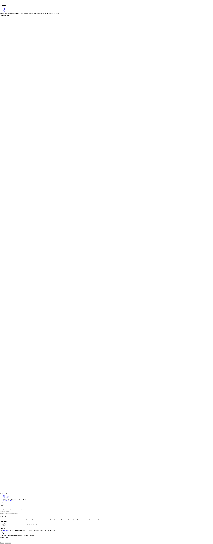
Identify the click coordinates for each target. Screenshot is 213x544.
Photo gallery (14, 176)
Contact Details (7, 20)
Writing (8, 30)
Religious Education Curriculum (12, 44)
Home (4, 8)
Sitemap (4, 495)
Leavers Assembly (15, 460)
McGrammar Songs (12, 94)
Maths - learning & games (16, 149)
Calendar (6, 71)
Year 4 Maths (14, 294)
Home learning (12, 91)
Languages (9, 36)
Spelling (13, 153)
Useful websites (14, 185)
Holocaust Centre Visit (15, 395)
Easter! (13, 375)
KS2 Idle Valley (14, 459)
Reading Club (11, 102)
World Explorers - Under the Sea (17, 359)
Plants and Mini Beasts (16, 373)
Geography (9, 35)
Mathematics (9, 28)
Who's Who (7, 21)
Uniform (6, 63)
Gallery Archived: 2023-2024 (12, 427)
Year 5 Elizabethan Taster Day (17, 408)
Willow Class (9, 24)
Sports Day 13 (14, 248)
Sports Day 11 (14, 246)
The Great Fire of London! (16, 363)
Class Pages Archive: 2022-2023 (13, 195)
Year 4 (13, 122)
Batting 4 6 (13, 455)
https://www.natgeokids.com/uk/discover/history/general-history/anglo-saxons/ (25, 319)
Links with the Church (9, 481)
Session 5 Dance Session (13, 193)
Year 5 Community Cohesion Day (17, 411)
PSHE (15, 228)
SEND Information (8, 60)
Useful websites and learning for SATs (18, 134)
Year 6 (13, 125)
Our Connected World (11, 422)
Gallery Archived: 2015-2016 (12, 433)
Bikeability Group (15, 443)
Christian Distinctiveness (9, 43)
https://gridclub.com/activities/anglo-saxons (19, 318)
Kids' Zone (5, 10)
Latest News (7, 73)
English (13, 129)
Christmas (13, 219)
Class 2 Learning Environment (17, 391)
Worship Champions (12, 417)
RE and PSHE (14, 267)
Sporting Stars (5, 476)
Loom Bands (14, 436)
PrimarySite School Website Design (9, 500)
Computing (9, 39)
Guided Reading (14, 272)
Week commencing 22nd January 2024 (20, 174)
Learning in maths (15, 171)
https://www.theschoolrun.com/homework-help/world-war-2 (22, 337)
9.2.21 (13, 298)
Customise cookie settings (13, 513)
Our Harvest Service (10, 483)
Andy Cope (14, 456)
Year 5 (13, 126)
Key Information (8, 50)
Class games (14, 178)
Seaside (13, 351)
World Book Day (15, 264)
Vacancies (6, 53)
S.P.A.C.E (6, 79)
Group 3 (13, 260)
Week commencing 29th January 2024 (20, 175)
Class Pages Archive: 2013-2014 (13, 368)
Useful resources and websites (14, 92)
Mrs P (13, 451)
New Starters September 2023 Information (19, 199)
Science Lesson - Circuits (16, 406)
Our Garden (14, 468)
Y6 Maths (13, 290)
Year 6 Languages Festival (16, 466)
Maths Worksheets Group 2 (16, 269)
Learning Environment (15, 410)
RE (14, 227)
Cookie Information (6, 496)
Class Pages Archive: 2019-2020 (13, 299)
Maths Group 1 (16, 224)
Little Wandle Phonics (13, 86)
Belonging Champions (13, 419)
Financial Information (8, 67)
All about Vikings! (15, 390)
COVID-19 (7, 80)
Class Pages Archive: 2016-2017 (13, 327)
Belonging (7, 413)
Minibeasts (13, 400)
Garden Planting (14, 473)
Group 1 (13, 258)
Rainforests (13, 217)
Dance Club (14, 449)
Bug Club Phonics (15, 143)
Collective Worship (10, 48)
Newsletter (7, 76)
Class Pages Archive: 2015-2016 (13, 344)
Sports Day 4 (14, 239)
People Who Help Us (15, 331)
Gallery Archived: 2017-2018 (12, 431)
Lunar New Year (14, 215)
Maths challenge (14, 137)
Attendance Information (11, 52)
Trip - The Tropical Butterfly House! (18, 360)
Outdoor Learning (15, 403)
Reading (13, 135)
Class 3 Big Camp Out (15, 462)
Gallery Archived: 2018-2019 (12, 430)
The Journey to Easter (15, 407)
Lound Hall (14, 446)
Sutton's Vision (9, 46)
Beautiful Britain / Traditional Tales (18, 216)
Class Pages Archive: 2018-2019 (13, 309)
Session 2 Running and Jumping (15, 190)
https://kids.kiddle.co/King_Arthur (18, 320)
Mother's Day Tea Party (16, 441)
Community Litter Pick (16, 474)
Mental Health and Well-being (12, 425)
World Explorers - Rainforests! (17, 361)
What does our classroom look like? (18, 352)
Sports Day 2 (14, 237)
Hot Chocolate (14, 444)
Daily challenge (14, 138)
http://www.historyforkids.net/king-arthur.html (20, 321)
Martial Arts (14, 438)
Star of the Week (14, 453)
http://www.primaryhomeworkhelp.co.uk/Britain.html (21, 339)
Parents (4, 70)
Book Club (13, 182)
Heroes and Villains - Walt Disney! (18, 357)
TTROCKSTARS (15, 147)
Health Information (8, 72)
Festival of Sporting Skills (16, 458)
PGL (12, 412)
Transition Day (14, 467)
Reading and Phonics (11, 29)
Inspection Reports (8, 66)
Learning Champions (13, 416)
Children (4, 9)
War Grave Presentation (16, 397)
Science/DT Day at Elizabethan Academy (19, 385)
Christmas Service (10, 482)
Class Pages (7, 83)
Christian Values (10, 414)
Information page (15, 188)
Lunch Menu (7, 75)
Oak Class (9, 26)
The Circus (13, 214)
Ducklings (13, 461)
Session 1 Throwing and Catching (15, 189)
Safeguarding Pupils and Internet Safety (12, 78)
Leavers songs (14, 124)
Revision (13, 186)
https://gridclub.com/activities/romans (18, 313)
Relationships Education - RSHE (13, 32)
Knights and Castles (15, 333)
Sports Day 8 (14, 243)
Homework (9, 42)
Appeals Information (10, 59)
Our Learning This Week (16, 212)
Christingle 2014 (14, 445)
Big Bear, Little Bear (15, 380)
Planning (13, 221)
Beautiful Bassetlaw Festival (16, 471)
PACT (13, 472)
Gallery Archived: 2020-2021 (12, 429)
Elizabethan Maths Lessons (16, 398)
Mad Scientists (14, 329)
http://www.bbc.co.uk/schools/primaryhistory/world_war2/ (22, 338)
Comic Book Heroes (15, 330)
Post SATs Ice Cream (15, 437)
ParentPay (6, 77)
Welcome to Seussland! (16, 364)
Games (4, 11)
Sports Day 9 (14, 244)
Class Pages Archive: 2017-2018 (13, 323)
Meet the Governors (8, 484)
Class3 (10, 233)
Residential (11, 111)
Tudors (13, 341)
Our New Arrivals (15, 464)
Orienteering (14, 469)
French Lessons (14, 388)
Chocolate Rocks (15, 399)
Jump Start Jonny (15, 179)
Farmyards (13, 347)
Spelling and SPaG (15, 167)
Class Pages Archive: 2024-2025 (13, 112)
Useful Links (7, 485)
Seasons (13, 346)
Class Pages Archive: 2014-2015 (13, 355)
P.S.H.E (8, 424)
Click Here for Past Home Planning (18, 301)
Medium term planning (13, 90)
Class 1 (10, 200)
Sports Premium (7, 477)
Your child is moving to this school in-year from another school (18, 56)
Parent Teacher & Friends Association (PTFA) (13, 480)
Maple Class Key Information (14, 85)
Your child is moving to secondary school (14, 57)
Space (13, 348)
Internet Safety (9, 51)
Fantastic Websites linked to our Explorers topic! (20, 409)
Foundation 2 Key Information (17, 114)
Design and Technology (11, 38)
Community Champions (13, 420)
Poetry (13, 163)
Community (5, 479)
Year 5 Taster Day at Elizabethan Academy (19, 442)
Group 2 (13, 259)
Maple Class (9, 23)
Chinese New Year (15, 305)
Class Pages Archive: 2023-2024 (13, 140)
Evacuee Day (14, 384)
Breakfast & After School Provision (9, 488)
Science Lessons (14, 386)
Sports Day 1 (14, 236)
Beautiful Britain (14, 306)
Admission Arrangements (9, 54)
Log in (1, 1)
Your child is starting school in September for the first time (17, 55)
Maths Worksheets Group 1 (16, 268)
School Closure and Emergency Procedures (12, 69)
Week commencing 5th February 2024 (20, 173)
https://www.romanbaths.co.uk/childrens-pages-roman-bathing (22, 316)
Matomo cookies (6, 530)
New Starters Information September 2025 (19, 116)
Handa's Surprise (14, 370)
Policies (6, 62)
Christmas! (13, 362)
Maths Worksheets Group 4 (16, 271)
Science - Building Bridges (16, 404)
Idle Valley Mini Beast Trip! (16, 372)
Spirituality (9, 45)
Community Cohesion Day (16, 457)
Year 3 (13, 121)
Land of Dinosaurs (15, 334)
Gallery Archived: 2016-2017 (12, 432)
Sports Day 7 (14, 242)
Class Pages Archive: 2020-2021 (13, 234)
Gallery (6, 426)
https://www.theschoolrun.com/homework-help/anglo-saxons (22, 322)
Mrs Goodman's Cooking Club (17, 470)
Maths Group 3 (16, 226)
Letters (6, 74)
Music (8, 40)
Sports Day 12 (14, 247)
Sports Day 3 (14, 238)
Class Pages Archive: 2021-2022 (13, 210)
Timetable (11, 89)
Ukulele (13, 387)
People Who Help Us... (16, 376)
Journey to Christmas (15, 450)
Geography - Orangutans (16, 152)
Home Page (2, 2)
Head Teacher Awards (15, 454)
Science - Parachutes (15, 405)
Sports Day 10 (14, 245)
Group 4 (13, 261)
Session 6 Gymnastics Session (14, 194)
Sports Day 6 (14, 241)
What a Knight (14, 463)
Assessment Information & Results (11, 65)
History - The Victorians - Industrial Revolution (20, 151)
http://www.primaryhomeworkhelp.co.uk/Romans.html (21, 315)
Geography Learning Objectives (17, 401)
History (8, 37)
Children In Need (15, 452)
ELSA (8, 421)
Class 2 (10, 202)
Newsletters (11, 88)
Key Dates (9, 58)
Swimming (7, 64)
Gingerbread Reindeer (15, 447)
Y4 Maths (13, 289)
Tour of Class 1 (14, 365)
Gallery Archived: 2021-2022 (12, 428)
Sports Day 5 (14, 240)
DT (10, 98)
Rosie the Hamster (15, 396)
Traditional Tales (14, 378)
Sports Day (13, 465)
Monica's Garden (15, 475)
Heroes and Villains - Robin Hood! (18, 358)
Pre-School (5, 486)
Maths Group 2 (16, 225)
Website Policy (5, 497)
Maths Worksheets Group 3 (16, 270)
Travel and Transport (15, 371)
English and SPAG (15, 273)
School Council (10, 415)
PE (7, 33)
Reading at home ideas (15, 157)
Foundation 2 (11, 196)
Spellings (11, 103)
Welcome (6, 19)
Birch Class (9, 25)
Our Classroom (14, 382)
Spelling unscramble (15, 139)
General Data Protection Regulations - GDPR (13, 68)
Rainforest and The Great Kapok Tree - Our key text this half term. (23, 180)
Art (7, 41)
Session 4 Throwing (12, 192)
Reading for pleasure (15, 183)
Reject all (2, 513)
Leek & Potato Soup (15, 402)
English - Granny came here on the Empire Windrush (21, 150)
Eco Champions (12, 418)
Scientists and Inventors (16, 213)
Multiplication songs (15, 169)
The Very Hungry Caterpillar (17, 374)
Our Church (9, 47)
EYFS (8, 27)
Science (8, 34)
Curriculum (7, 22)
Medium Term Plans (12, 96)
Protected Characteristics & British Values (16, 423)
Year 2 (13, 120)
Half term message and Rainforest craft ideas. (19, 168)
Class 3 (10, 203)
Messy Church (9, 49)
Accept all (6, 513)
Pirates (13, 350)
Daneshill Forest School (16, 439)
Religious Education (10, 31)
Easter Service (14, 440)
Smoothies (13, 393)
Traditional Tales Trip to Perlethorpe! (18, 377)
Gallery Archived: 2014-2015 (12, 434)
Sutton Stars (7, 478)
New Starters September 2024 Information (19, 144)
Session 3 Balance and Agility (14, 191)
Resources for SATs (12, 105)
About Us (4, 18)
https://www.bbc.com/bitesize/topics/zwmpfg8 (20, 314)
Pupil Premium (7, 61)
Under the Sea (14, 218)
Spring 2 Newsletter (15, 161)
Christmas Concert (15, 448)
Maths (10, 106)
